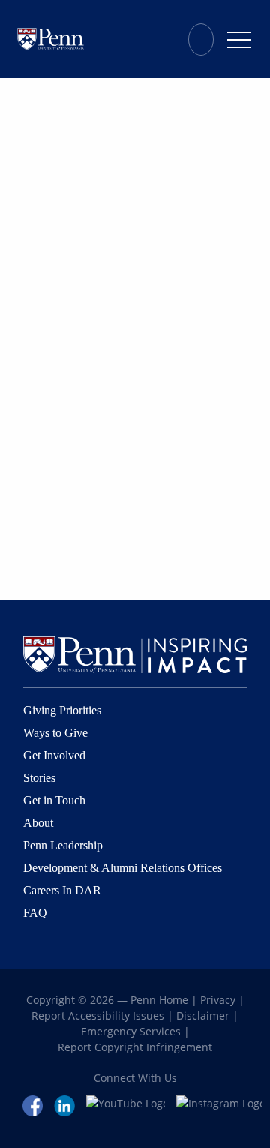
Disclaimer (203, 1015)
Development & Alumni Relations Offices (122, 867)
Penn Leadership (63, 845)
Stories (39, 777)
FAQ (35, 912)
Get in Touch (54, 800)
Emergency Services (131, 1031)
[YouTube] (126, 1105)
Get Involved (54, 755)
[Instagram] (219, 1105)
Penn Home (159, 1000)
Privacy (218, 1000)
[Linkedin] (64, 1105)
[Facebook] (32, 1105)
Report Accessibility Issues (98, 1015)
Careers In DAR (62, 890)
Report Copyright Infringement (135, 1047)
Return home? (50, 120)
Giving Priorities (62, 710)
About (38, 822)
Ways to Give (55, 732)
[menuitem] (204, 39)
